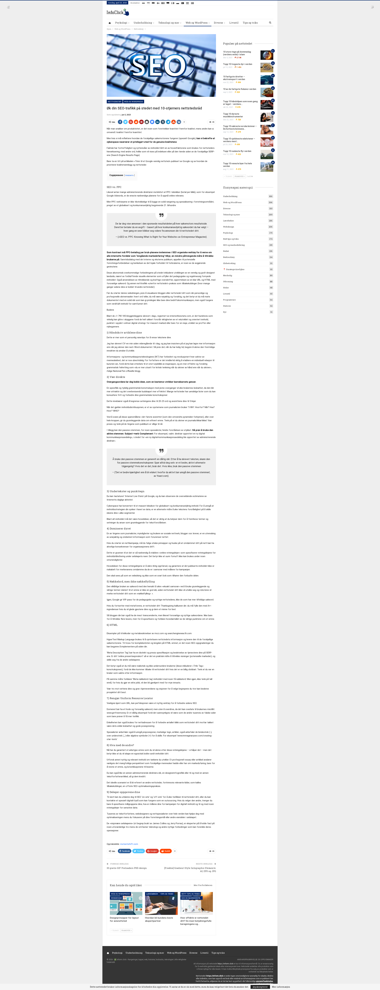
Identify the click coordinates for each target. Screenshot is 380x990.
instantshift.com (129, 844)
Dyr (225, 312)
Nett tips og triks (190, 894)
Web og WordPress (197, 22)
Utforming (228, 281)
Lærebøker (152, 894)
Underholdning (143, 22)
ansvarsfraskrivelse (264, 981)
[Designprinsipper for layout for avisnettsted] (126, 903)
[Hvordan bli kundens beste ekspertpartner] (161, 903)
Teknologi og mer (168, 22)
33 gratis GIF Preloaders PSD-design (127, 867)
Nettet (226, 251)
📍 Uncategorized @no (233, 269)
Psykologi (121, 22)
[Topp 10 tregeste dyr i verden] (267, 67)
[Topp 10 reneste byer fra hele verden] (267, 167)
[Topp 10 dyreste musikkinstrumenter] (267, 117)
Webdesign (116, 898)
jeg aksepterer (260, 986)
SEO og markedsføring (192, 898)
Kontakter (135, 2)
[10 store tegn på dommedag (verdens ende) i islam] (267, 55)
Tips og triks (250, 22)
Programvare (229, 299)
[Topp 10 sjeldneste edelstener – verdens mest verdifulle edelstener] (267, 142)
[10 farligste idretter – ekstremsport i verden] (267, 80)
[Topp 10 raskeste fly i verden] (267, 154)
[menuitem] (143, 2)
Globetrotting (229, 263)
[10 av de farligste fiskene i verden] (267, 92)
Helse (226, 287)
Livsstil (234, 22)
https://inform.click (225, 964)
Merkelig (227, 275)
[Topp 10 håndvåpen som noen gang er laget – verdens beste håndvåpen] (267, 105)
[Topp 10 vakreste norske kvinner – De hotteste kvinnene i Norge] (267, 129)
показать (129, 175)
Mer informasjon (281, 987)
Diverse (218, 22)
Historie (227, 306)
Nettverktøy (115, 101)
